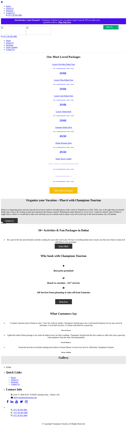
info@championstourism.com (25, 397)
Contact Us (10, 13)
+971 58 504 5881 (20, 410)
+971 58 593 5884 (20, 415)
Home (8, 6)
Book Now (63, 302)
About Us (10, 8)
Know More (63, 246)
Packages (9, 11)
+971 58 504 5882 (20, 413)
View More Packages (63, 190)
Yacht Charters (11, 47)
